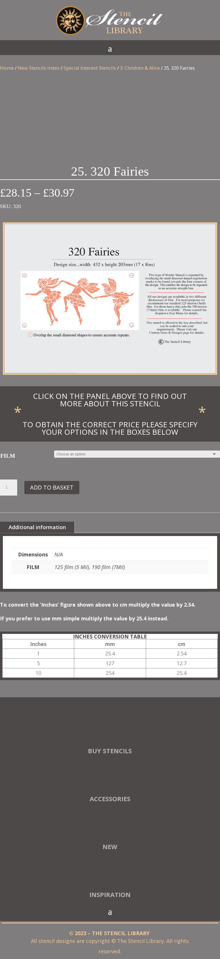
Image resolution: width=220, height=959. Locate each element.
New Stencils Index (39, 68)
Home (7, 68)
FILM (7, 456)
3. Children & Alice (140, 68)
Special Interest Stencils (90, 68)
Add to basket (52, 487)
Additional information (37, 527)
